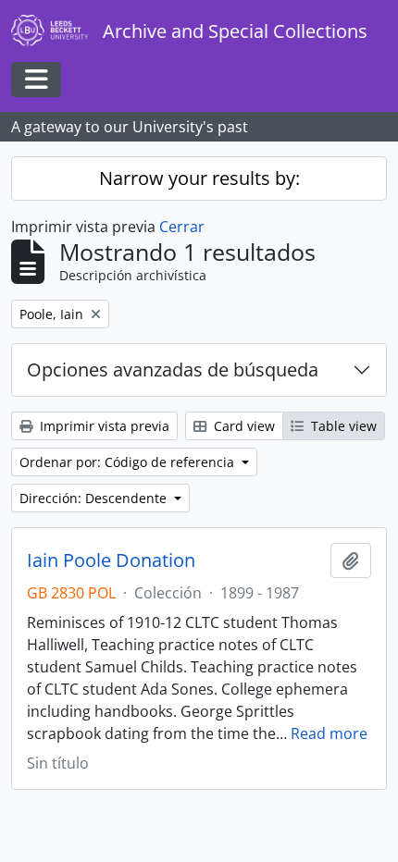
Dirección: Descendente (94, 498)
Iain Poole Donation (111, 560)
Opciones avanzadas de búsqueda (172, 369)
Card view (242, 426)
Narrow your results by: (199, 178)
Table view (342, 426)
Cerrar (182, 226)
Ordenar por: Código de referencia (128, 462)
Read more (329, 733)
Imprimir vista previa (102, 426)
